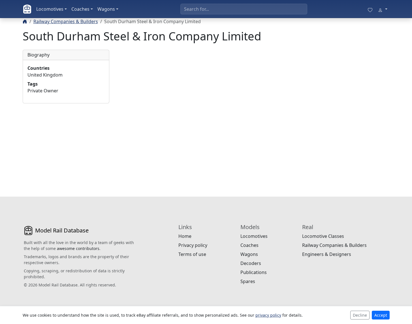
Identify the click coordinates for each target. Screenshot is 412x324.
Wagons (106, 9)
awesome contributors (78, 248)
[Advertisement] (66, 143)
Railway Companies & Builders (65, 21)
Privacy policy (192, 245)
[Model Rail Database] (27, 9)
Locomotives (49, 9)
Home (184, 236)
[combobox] (243, 9)
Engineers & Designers (326, 254)
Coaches (80, 9)
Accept (380, 315)
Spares (247, 281)
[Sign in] (382, 9)
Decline (360, 315)
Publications (253, 272)
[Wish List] (370, 9)
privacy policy (268, 315)
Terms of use (192, 254)
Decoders (250, 263)
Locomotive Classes (323, 236)
